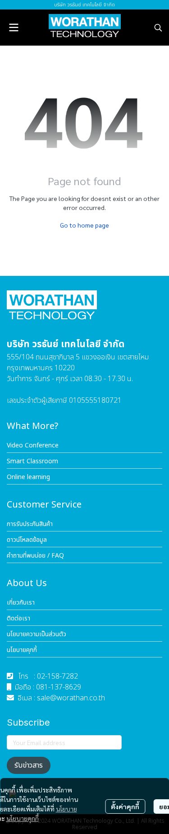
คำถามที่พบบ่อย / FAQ (35, 555)
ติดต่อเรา (18, 618)
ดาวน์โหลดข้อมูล (27, 540)
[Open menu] (14, 28)
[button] (158, 27)
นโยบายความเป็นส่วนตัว (36, 634)
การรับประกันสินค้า (30, 524)
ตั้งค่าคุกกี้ (125, 806)
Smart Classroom (32, 461)
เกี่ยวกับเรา (21, 602)
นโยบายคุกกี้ (22, 818)
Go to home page (84, 225)
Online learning (28, 477)
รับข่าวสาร (28, 765)
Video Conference (33, 445)
